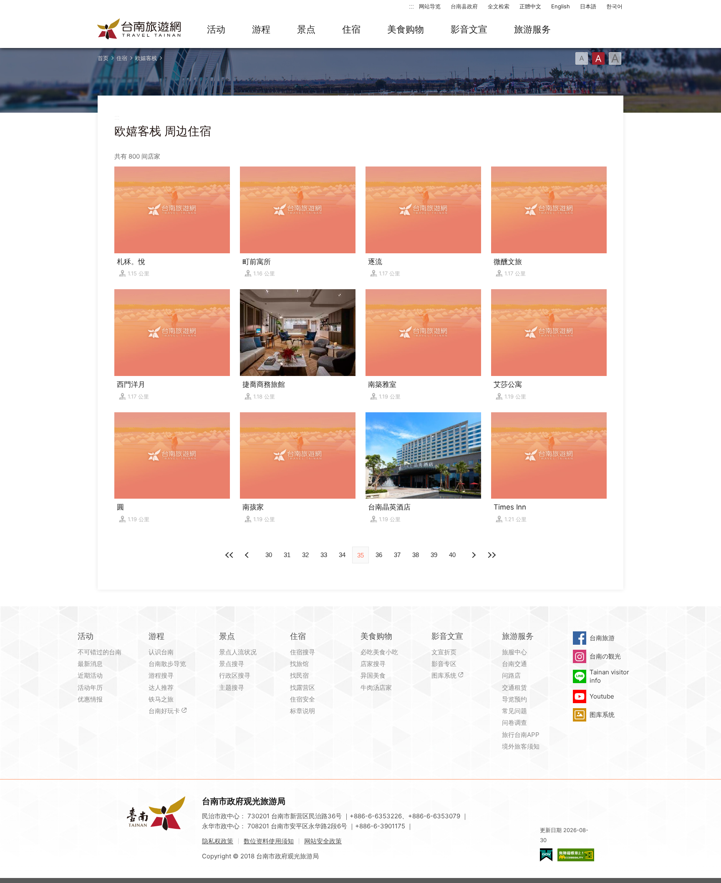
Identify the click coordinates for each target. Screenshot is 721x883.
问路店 (511, 675)
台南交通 (514, 664)
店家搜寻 (373, 664)
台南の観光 (605, 656)
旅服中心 (514, 652)
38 (415, 554)
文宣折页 (443, 652)
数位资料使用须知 (269, 841)
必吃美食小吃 (379, 652)
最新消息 (90, 664)
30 (268, 554)
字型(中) (598, 58)
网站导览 (430, 6)
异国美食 (373, 675)
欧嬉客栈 (146, 58)
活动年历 (90, 687)
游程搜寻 (161, 675)
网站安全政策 (323, 841)
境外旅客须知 (520, 746)
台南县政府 (464, 6)
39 (434, 554)
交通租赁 (514, 687)
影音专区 (443, 664)
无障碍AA (575, 854)
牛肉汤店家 (376, 687)
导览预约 (514, 699)
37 (397, 554)
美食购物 (405, 29)
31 (287, 554)
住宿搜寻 (302, 652)
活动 (216, 29)
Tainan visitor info (609, 676)
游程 (261, 29)
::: (411, 6)
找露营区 (302, 687)
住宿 (351, 29)
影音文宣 (469, 29)
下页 (247, 555)
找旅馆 (299, 664)
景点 (306, 29)
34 (342, 554)
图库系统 (443, 675)
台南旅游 (602, 638)
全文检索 (498, 6)
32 (305, 554)
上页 (473, 555)
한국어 (614, 6)
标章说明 (302, 711)
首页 (103, 58)
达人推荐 (161, 687)
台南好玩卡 (164, 711)
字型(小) (581, 58)
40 (452, 554)
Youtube (602, 696)
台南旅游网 (139, 30)
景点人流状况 (238, 652)
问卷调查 (514, 723)
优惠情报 (90, 699)
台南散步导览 (167, 664)
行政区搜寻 (234, 675)
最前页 (229, 555)
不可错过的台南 (99, 652)
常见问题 (514, 711)
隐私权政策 (217, 841)
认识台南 (161, 652)
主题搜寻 (231, 687)
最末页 (491, 555)
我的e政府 (546, 854)
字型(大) (615, 58)
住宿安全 (302, 699)
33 (323, 554)
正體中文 (530, 6)
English (560, 6)
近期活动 (90, 675)
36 (379, 554)
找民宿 (299, 675)
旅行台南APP (520, 735)
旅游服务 (532, 29)
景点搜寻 (231, 664)
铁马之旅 (161, 699)
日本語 (588, 6)
